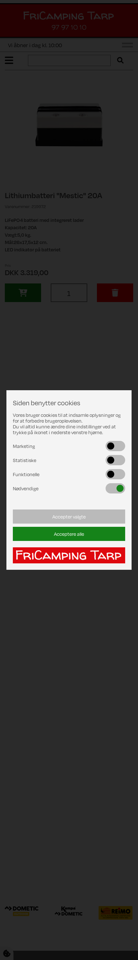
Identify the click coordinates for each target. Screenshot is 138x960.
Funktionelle (26, 474)
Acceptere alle (69, 534)
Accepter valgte (69, 516)
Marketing (24, 446)
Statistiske (24, 460)
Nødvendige (26, 488)
